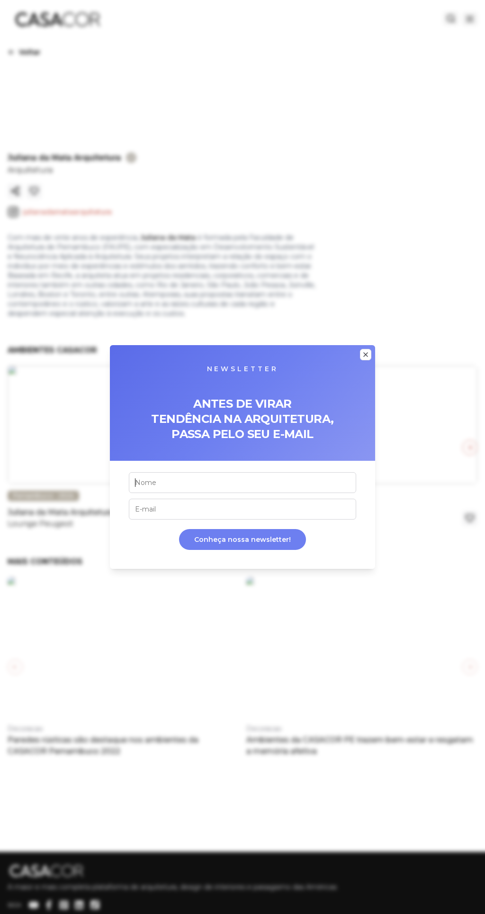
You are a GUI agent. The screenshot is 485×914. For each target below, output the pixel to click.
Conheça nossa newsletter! (242, 539)
